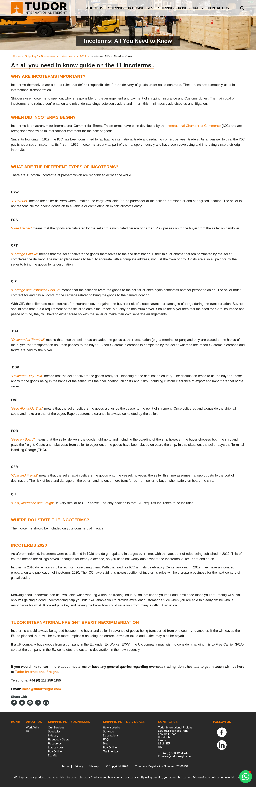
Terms (65, 766)
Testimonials (111, 751)
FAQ (106, 739)
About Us (94, 8)
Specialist (54, 731)
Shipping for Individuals (180, 8)
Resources (55, 743)
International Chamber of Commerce (193, 126)
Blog (106, 743)
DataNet (53, 755)
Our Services (56, 727)
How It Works (111, 727)
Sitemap (94, 766)
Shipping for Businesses (130, 8)
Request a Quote (59, 739)
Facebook (222, 732)
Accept (144, 767)
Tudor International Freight (36, 672)
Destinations (111, 735)
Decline (144, 778)
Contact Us (218, 8)
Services (108, 731)
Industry (53, 735)
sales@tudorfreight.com (41, 689)
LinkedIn (222, 745)
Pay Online (55, 751)
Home (15, 721)
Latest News (56, 747)
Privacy (79, 766)
